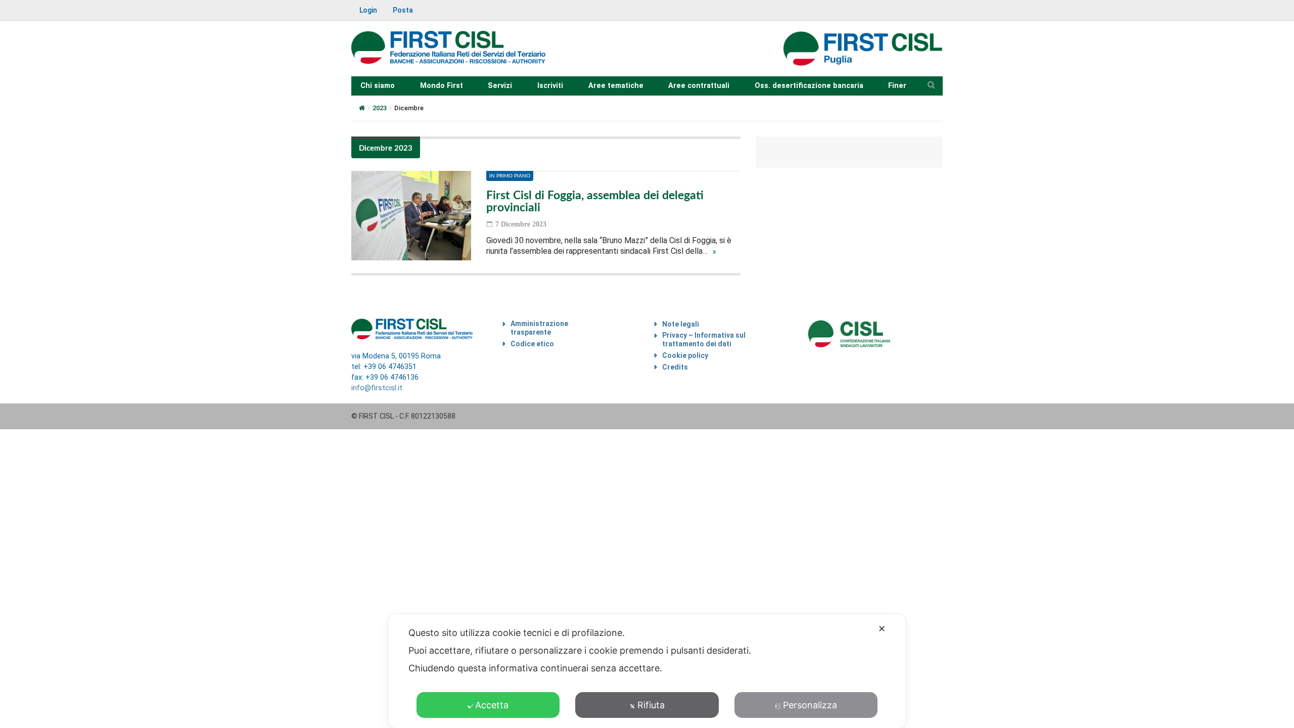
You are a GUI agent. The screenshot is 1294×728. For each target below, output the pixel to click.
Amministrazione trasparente (539, 328)
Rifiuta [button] (651, 705)
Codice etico (532, 344)
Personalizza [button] (810, 705)
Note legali (680, 324)
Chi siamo (377, 85)
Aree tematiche (615, 85)
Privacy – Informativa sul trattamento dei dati (704, 339)
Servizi (500, 85)
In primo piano (509, 175)
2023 (380, 108)
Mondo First (441, 85)
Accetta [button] (492, 705)
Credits (675, 367)
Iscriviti (550, 85)
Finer (897, 85)
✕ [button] (882, 628)
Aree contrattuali (698, 85)
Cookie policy (685, 355)
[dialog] (647, 671)
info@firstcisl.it (376, 388)
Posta (403, 10)
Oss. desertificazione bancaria (809, 85)
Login (368, 10)
